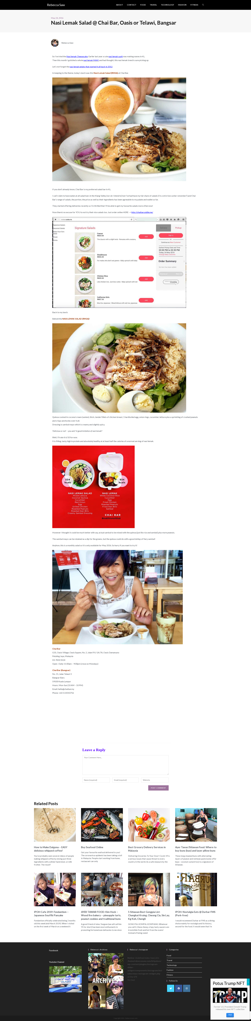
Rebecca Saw (56, 5)
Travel (169, 960)
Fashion (170, 970)
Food (169, 955)
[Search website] (203, 5)
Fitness (170, 975)
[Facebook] (178, 988)
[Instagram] (186, 988)
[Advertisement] (125, 718)
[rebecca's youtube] (65, 979)
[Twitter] (170, 988)
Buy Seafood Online (92, 847)
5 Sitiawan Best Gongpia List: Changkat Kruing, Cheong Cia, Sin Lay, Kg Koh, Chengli (149, 915)
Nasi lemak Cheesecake (77, 56)
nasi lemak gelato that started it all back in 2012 (91, 66)
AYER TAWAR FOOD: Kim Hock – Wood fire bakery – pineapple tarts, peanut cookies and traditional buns (101, 915)
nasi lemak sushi (116, 56)
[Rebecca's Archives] (106, 980)
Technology (172, 965)
